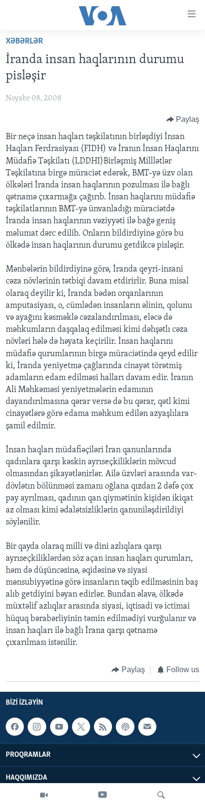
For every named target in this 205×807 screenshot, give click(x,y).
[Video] (44, 795)
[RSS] (103, 727)
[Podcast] (125, 727)
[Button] (183, 119)
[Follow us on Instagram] (37, 727)
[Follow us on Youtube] (59, 727)
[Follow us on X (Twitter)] (81, 727)
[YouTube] (102, 795)
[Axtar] (161, 795)
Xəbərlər (24, 41)
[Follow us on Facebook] (15, 727)
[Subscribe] (147, 727)
